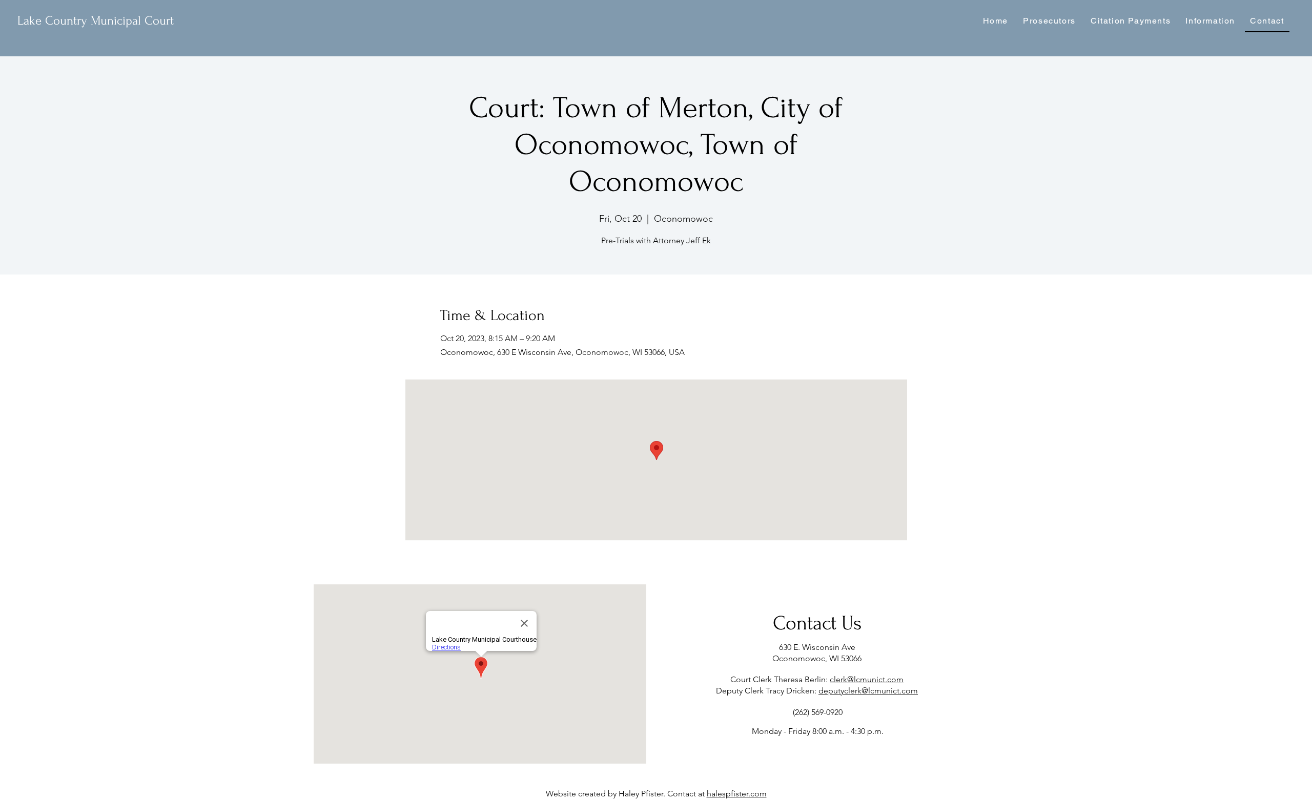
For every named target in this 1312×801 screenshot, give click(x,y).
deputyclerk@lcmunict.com (868, 690)
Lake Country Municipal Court (95, 21)
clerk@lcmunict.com (867, 679)
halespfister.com (737, 793)
